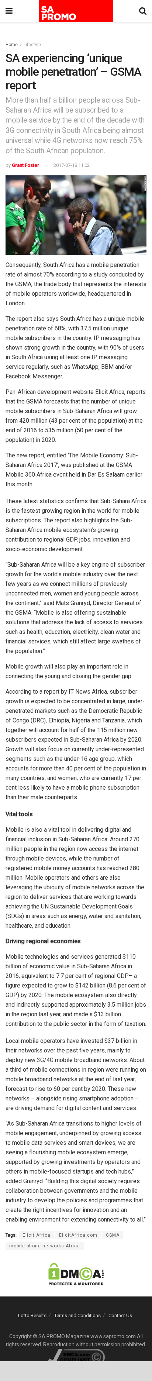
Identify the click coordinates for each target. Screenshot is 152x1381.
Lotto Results (32, 1315)
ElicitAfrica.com (78, 1235)
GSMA (113, 1235)
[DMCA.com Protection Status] (76, 1274)
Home (12, 44)
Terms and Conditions (77, 1315)
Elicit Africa (37, 1235)
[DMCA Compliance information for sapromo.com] (76, 1357)
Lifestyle (32, 44)
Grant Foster (25, 165)
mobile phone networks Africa (44, 1245)
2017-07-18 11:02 (71, 165)
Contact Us (120, 1315)
